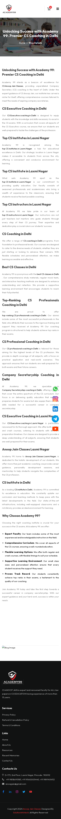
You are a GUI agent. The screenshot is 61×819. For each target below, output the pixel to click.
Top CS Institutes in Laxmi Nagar (25, 138)
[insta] (17, 791)
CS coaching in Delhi (32, 240)
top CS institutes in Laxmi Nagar (17, 148)
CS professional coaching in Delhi (22, 348)
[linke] (10, 791)
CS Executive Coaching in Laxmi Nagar (30, 416)
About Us (6, 745)
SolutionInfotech (21, 812)
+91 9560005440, (31, 779)
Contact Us (7, 760)
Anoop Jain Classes (32, 808)
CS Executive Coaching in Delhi (24, 109)
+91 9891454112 (47, 779)
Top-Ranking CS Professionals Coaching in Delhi (30, 302)
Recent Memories (10, 755)
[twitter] (24, 791)
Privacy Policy (9, 714)
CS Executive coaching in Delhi (21, 115)
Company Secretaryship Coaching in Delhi (30, 377)
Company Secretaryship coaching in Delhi (22, 390)
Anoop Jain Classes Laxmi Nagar (26, 449)
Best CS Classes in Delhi (19, 267)
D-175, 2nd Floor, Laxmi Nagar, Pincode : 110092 (27, 775)
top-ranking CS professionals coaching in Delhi (24, 315)
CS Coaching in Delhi (16, 234)
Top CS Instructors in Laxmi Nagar (26, 204)
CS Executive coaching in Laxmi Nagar (25, 423)
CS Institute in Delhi (16, 482)
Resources (7, 750)
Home (22, 42)
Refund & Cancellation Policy (15, 720)
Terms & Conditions (11, 725)
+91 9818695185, (14, 779)
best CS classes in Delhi (48, 274)
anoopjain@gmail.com (16, 784)
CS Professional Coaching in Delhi (26, 342)
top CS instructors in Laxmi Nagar (18, 215)
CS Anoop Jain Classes (12, 86)
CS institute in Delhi (23, 489)
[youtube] (30, 791)
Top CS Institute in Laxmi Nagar (25, 171)
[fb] (3, 791)
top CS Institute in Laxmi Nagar (16, 181)
